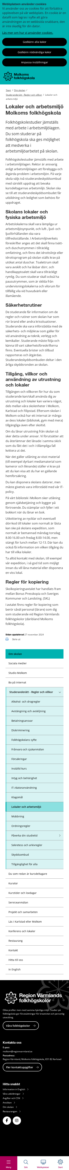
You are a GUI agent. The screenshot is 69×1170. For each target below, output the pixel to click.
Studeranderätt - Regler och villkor (24, 94)
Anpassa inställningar (34, 62)
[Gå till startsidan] (19, 79)
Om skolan (19, 90)
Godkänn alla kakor (34, 42)
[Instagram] (17, 1120)
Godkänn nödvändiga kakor (34, 52)
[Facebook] (7, 1120)
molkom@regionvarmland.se (17, 1051)
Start (8, 90)
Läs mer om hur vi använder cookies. (27, 33)
